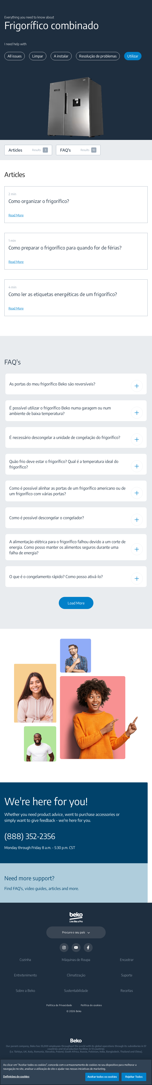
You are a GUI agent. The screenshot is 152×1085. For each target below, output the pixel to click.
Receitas (127, 990)
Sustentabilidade (76, 990)
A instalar (61, 56)
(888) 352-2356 (29, 836)
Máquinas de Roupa (76, 959)
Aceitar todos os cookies (102, 1076)
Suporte (126, 975)
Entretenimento (25, 975)
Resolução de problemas (98, 56)
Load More (76, 603)
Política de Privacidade (59, 1005)
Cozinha (25, 959)
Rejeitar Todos (134, 1076)
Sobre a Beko (25, 990)
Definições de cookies (16, 1076)
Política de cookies (91, 1005)
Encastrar (127, 959)
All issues (15, 56)
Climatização (76, 975)
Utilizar (132, 56)
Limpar (37, 56)
